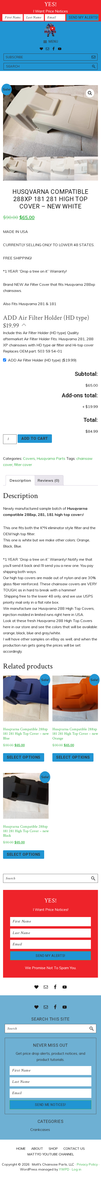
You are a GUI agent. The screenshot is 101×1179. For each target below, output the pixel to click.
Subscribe (14, 57)
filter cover (23, 464)
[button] (90, 93)
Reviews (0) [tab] (48, 480)
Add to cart (34, 438)
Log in (76, 1169)
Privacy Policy (87, 1164)
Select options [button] (23, 757)
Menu (53, 41)
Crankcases (40, 1129)
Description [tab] (20, 480)
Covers (29, 458)
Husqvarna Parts (51, 458)
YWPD (64, 1169)
